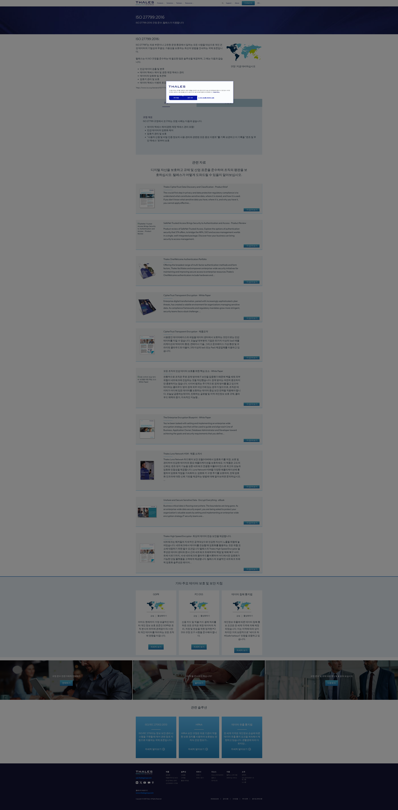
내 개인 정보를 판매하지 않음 (206, 97)
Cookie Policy (216, 92)
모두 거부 (190, 97)
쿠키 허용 (176, 97)
